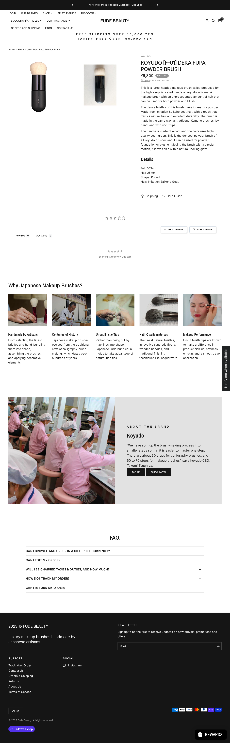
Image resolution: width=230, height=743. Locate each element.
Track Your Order (19, 665)
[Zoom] (62, 62)
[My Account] (207, 21)
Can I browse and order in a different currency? (68, 551)
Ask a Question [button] (175, 229)
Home (11, 49)
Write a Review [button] (204, 229)
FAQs (48, 28)
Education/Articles (25, 20)
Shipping (145, 80)
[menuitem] (13, 13)
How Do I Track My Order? (48, 578)
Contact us (65, 28)
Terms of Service (19, 692)
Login (12, 13)
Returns (13, 681)
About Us (14, 686)
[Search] (213, 21)
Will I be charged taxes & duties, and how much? (68, 569)
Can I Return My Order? (45, 588)
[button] (136, 472)
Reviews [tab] (20, 235)
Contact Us (16, 670)
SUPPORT (15, 658)
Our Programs (57, 20)
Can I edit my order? (43, 560)
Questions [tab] (41, 235)
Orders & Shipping (20, 676)
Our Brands (29, 13)
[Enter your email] (218, 646)
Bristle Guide (66, 13)
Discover (87, 13)
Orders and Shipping (25, 28)
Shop (46, 13)
